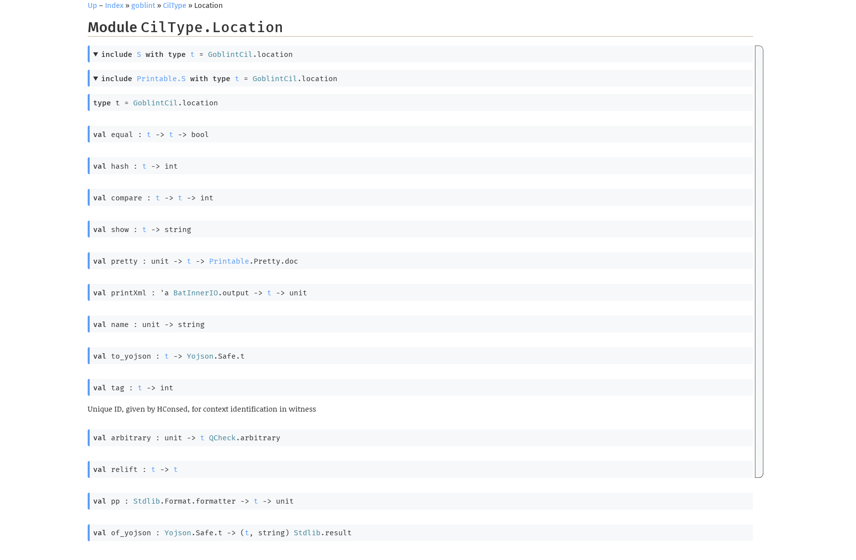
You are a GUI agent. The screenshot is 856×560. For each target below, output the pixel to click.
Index (114, 5)
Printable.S (161, 78)
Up (92, 5)
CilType (174, 5)
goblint (143, 5)
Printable (229, 261)
